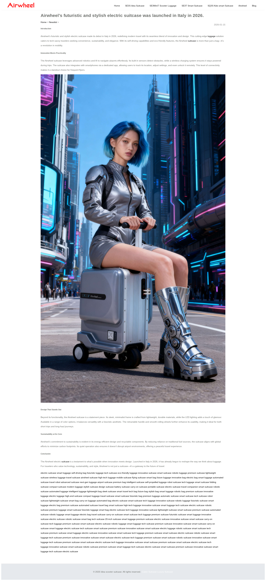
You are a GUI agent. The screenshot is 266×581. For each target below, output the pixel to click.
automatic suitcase (170, 496)
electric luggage (56, 496)
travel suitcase (73, 477)
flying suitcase (139, 477)
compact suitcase (57, 487)
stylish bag (154, 491)
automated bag (104, 500)
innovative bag (179, 477)
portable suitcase (156, 487)
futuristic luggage (95, 473)
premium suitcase (196, 473)
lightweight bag (94, 491)
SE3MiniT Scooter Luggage (163, 5)
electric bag (192, 477)
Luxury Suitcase (165, 572)
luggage (212, 36)
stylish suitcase (90, 487)
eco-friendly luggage (127, 473)
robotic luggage (179, 473)
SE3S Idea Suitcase (134, 5)
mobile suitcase (123, 477)
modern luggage (75, 487)
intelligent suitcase (135, 482)
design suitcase (106, 487)
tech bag (133, 491)
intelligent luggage (78, 491)
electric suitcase (48, 473)
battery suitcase (122, 487)
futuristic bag (136, 496)
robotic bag (179, 491)
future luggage (164, 477)
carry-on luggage (87, 500)
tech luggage (188, 482)
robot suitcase (174, 482)
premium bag (119, 482)
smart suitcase (164, 473)
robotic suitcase (73, 519)
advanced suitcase (70, 482)
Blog (254, 5)
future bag (143, 491)
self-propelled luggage (156, 482)
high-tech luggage (107, 477)
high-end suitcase (73, 496)
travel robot (54, 482)
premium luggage (151, 496)
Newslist (53, 22)
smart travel (122, 491)
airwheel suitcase (89, 477)
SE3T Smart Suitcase (192, 5)
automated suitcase (88, 505)
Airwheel (242, 5)
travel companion (189, 487)
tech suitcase (110, 473)
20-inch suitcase (113, 519)
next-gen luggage (88, 482)
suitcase (192, 41)
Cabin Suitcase (149, 572)
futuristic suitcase (199, 500)
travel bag (103, 505)
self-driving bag (78, 473)
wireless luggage (57, 477)
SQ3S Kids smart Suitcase (220, 5)
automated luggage (58, 491)
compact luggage (91, 496)
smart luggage (64, 473)
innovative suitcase (147, 473)
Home (117, 5)
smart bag (151, 477)
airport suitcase (104, 482)
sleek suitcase (109, 491)
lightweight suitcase (58, 500)
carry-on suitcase (138, 487)
